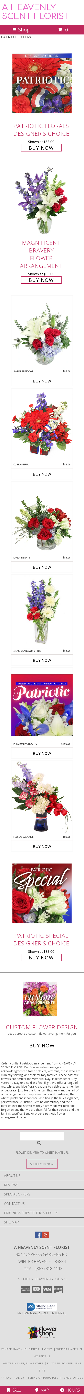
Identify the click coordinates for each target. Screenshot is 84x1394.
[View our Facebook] (38, 1236)
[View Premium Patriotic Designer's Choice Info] (42, 705)
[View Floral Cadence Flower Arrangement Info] (42, 798)
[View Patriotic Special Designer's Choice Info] (42, 893)
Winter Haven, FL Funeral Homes (27, 1349)
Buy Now (41, 147)
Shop (24, 29)
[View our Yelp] (45, 1236)
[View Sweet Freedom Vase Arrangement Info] (42, 333)
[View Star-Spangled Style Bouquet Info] (42, 612)
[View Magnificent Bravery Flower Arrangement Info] (42, 200)
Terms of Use (72, 1377)
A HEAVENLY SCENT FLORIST (35, 12)
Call (15, 1390)
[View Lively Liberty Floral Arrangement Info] (42, 519)
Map (43, 1390)
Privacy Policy (12, 1377)
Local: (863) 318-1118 (42, 1268)
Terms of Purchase (43, 1377)
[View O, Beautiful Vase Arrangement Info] (42, 425)
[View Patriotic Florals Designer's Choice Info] (42, 83)
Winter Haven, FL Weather (23, 1363)
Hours (72, 1390)
